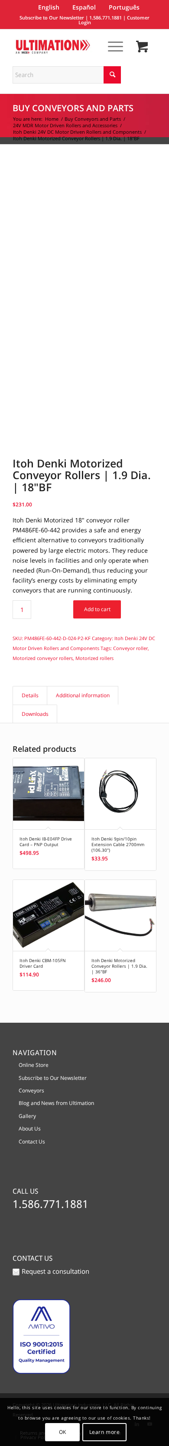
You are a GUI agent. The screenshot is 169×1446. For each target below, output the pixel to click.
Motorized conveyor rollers (43, 658)
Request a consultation (55, 1271)
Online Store (34, 1065)
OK (62, 1432)
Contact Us (32, 1141)
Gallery (27, 1116)
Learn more (104, 1432)
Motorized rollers (94, 658)
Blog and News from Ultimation (56, 1103)
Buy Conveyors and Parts (73, 108)
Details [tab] (30, 695)
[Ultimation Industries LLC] (70, 46)
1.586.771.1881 (105, 17)
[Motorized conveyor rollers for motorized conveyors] (84, 220)
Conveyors (31, 1090)
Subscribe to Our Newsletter (52, 17)
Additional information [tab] (83, 695)
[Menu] (111, 46)
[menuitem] (111, 46)
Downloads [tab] (35, 714)
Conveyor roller (130, 648)
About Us (30, 1128)
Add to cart (97, 609)
